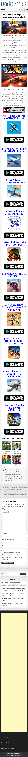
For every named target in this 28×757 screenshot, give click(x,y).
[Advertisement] (14, 672)
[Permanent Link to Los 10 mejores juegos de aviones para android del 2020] (14, 27)
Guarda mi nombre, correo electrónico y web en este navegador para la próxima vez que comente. (12, 556)
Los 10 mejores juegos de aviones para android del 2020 (14, 17)
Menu (4, 9)
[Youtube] (24, 9)
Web (2, 545)
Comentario (6, 512)
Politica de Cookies (6, 743)
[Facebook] (22, 9)
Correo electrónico (8, 539)
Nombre (4, 533)
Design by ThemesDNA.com (14, 755)
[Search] (27, 9)
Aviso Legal (4, 737)
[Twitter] (20, 9)
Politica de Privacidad (7, 748)
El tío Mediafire (15, 470)
